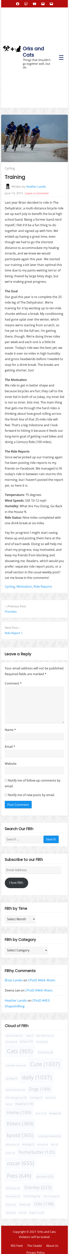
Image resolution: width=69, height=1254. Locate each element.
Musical (43, 1144)
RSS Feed (17, 1246)
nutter (10, 1152)
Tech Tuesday (51, 1196)
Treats (11, 1204)
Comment (13, 683)
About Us (52, 1246)
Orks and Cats (33, 51)
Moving (28, 1144)
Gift (9, 1104)
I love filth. (16, 883)
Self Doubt (13, 1188)
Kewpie (55, 1113)
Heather (24, 1104)
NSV (54, 1144)
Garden (50, 1097)
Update (11, 1212)
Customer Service (16, 1065)
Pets (19, 1175)
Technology (31, 1196)
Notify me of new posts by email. (31, 795)
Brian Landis (14, 980)
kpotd (20, 1135)
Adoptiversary (14, 1035)
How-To (40, 1113)
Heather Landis (36, 186)
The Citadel (34, 1246)
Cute (45, 1064)
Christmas (45, 1052)
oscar (20, 1163)
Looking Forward (49, 1136)
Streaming (13, 1196)
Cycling (10, 168)
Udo (44, 1204)
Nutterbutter (37, 1152)
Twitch (24, 1204)
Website (10, 763)
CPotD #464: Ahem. (42, 980)
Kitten (20, 1123)
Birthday (11, 1041)
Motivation (24, 586)
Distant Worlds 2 (15, 1089)
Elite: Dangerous (16, 1097)
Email (10, 746)
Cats (20, 1051)
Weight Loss (36, 1212)
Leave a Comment (36, 193)
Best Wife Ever (44, 1035)
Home (19, 1112)
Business (42, 1041)
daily (37, 1077)
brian (26, 1041)
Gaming (36, 1097)
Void (22, 1212)
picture (44, 1176)
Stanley (38, 1187)
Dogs (39, 1089)
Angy (30, 1035)
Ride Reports (43, 586)
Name (10, 730)
